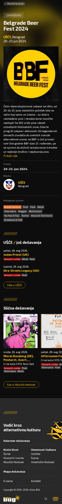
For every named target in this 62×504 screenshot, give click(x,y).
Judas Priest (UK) (16, 254)
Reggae (22, 211)
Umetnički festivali (42, 462)
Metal (41, 207)
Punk (32, 207)
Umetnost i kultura (43, 449)
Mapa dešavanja (14, 471)
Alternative (10, 211)
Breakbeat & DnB (13, 220)
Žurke (7, 453)
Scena (34, 457)
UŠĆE (7, 37)
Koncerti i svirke (12, 259)
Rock (25, 207)
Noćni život (10, 449)
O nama (8, 481)
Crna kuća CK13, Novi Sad (18, 363)
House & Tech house (41, 215)
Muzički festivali (15, 3)
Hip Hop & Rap (11, 215)
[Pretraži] (45, 498)
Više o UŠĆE (14, 285)
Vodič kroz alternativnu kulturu (21, 427)
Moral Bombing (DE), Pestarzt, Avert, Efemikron (18, 358)
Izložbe (35, 453)
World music (35, 211)
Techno (25, 215)
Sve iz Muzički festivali (21, 384)
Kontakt (36, 481)
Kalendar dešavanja (16, 440)
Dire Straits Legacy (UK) (21, 270)
